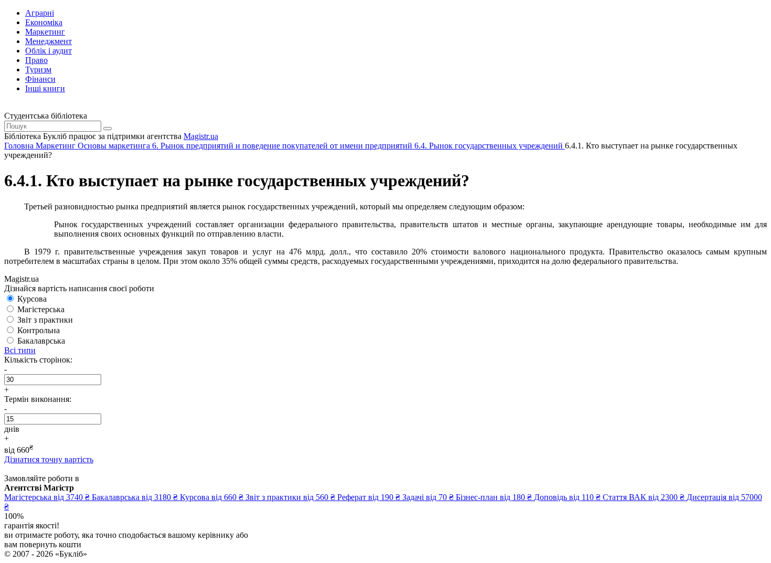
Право (36, 60)
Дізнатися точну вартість (48, 459)
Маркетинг (45, 31)
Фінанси (40, 79)
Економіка (43, 22)
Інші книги (45, 88)
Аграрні (39, 12)
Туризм (38, 69)
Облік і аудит (48, 50)
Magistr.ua (201, 136)
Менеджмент (48, 41)
